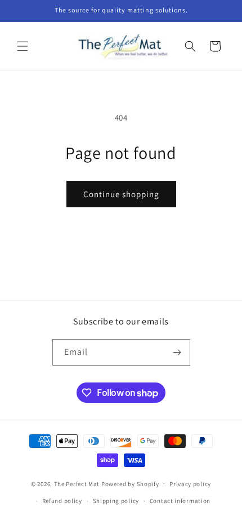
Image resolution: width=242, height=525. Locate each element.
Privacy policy (190, 484)
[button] (22, 46)
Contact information (180, 501)
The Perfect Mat (77, 483)
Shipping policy (116, 501)
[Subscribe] (177, 352)
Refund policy (62, 501)
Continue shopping (121, 194)
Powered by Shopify (130, 483)
